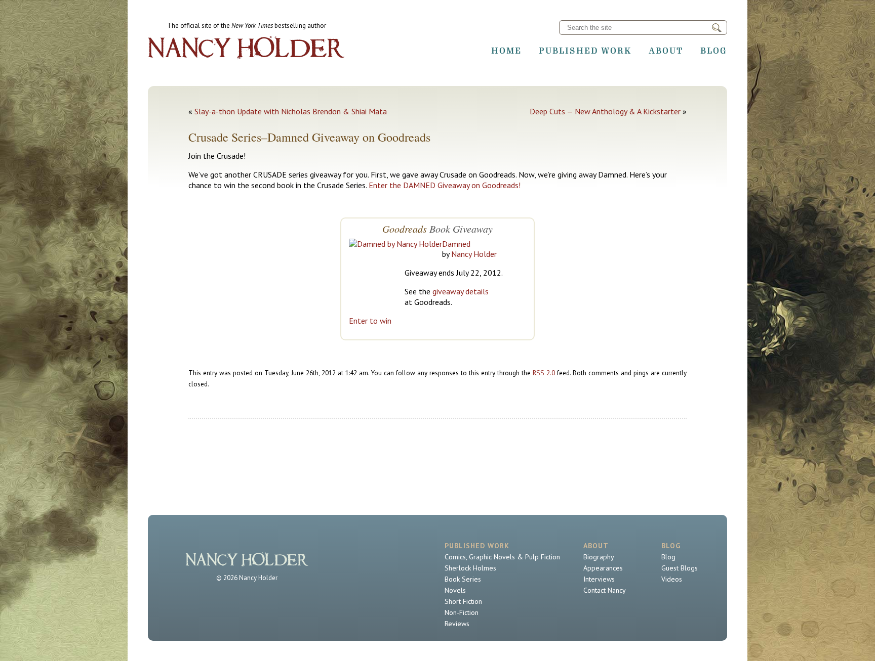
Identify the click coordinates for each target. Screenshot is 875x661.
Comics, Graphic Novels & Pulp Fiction (502, 556)
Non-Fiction (462, 612)
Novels (455, 590)
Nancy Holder (474, 254)
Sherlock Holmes (470, 567)
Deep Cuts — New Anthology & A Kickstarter (605, 111)
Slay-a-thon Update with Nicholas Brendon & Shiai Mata (290, 111)
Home (506, 50)
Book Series (463, 579)
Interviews (599, 579)
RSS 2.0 (544, 372)
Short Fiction (463, 601)
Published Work (585, 50)
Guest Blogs (679, 567)
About (666, 50)
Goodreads (404, 228)
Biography (598, 556)
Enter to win (370, 321)
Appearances (603, 567)
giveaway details (460, 291)
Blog (713, 50)
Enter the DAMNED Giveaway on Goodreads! (445, 185)
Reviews (457, 623)
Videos (671, 579)
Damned (456, 244)
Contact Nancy (604, 590)
